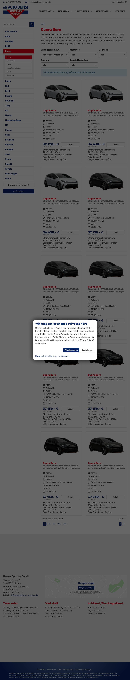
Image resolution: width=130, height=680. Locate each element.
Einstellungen (87, 350)
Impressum (64, 356)
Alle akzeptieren (71, 350)
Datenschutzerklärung (46, 356)
